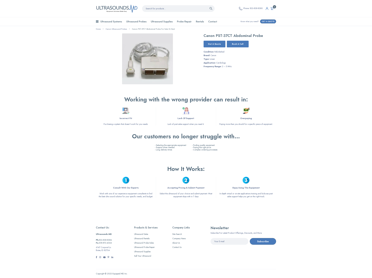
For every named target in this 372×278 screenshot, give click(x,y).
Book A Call (237, 44)
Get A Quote (214, 44)
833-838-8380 (256, 8)
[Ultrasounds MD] (117, 8)
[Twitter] (100, 257)
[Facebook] (96, 257)
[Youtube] (112, 257)
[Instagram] (104, 257)
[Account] (267, 8)
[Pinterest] (108, 257)
